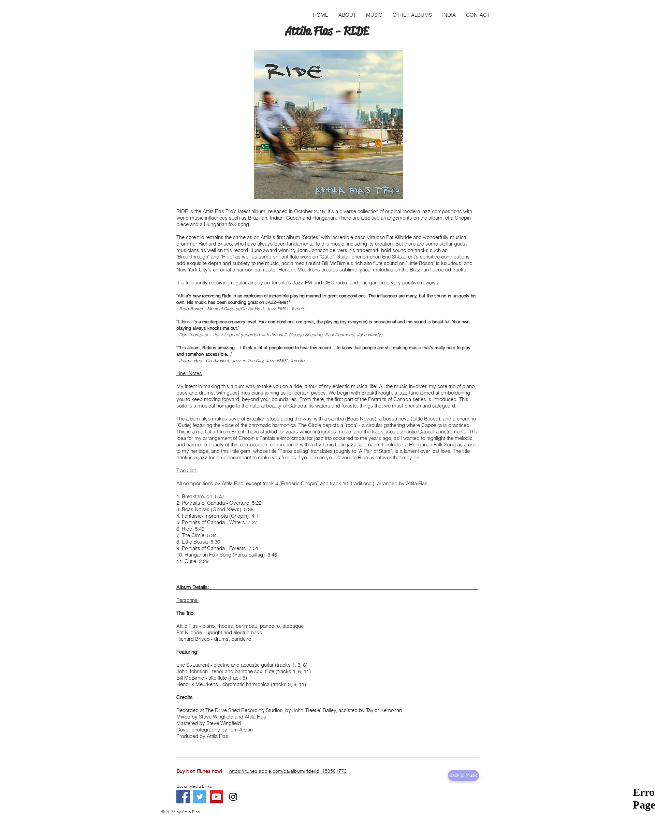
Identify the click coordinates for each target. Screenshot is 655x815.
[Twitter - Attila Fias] (199, 796)
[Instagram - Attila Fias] (233, 796)
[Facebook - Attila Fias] (183, 796)
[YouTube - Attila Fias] (216, 796)
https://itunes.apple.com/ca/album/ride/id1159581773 (288, 771)
